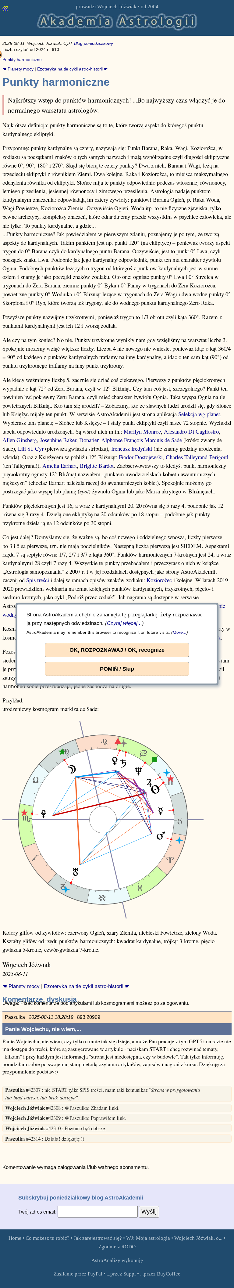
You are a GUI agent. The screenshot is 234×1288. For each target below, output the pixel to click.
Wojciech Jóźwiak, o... (198, 1238)
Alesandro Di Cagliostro (191, 431)
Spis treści (37, 580)
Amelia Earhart (59, 465)
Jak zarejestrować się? (98, 1238)
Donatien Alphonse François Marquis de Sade (130, 440)
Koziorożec (159, 580)
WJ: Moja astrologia (148, 1238)
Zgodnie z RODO (117, 1247)
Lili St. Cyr (31, 448)
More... (179, 632)
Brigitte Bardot (97, 465)
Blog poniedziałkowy (93, 43)
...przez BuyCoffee (160, 1274)
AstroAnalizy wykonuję (117, 1260)
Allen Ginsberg (19, 440)
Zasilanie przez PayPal (78, 1274)
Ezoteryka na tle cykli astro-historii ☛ (72, 69)
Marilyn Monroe (142, 431)
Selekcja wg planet (199, 414)
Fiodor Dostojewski (141, 457)
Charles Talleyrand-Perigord (197, 457)
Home (15, 1238)
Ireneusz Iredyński (131, 448)
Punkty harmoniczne (22, 59)
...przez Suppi (121, 1274)
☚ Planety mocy (18, 69)
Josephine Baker (58, 440)
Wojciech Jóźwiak (116, 6)
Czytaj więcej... (124, 623)
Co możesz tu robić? (47, 1238)
